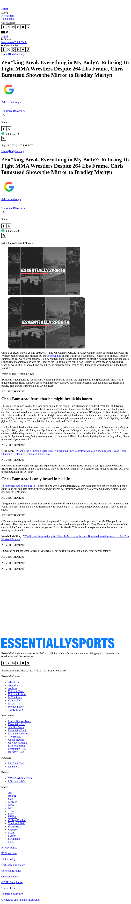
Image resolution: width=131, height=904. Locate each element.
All (10, 792)
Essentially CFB (17, 748)
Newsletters (7, 15)
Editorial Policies (17, 694)
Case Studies (11, 45)
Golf (10, 798)
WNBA (12, 817)
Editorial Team (16, 691)
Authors (12, 688)
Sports (7, 39)
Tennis (11, 811)
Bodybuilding (16, 54)
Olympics (13, 829)
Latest (4, 8)
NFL (10, 808)
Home (4, 54)
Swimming (14, 838)
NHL (11, 841)
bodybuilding (54, 355)
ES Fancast (14, 766)
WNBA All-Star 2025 (20, 778)
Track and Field (16, 823)
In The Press (15, 697)
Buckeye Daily (16, 751)
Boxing (12, 795)
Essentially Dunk (17, 730)
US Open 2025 (16, 781)
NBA (11, 805)
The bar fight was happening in (18, 485)
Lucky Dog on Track (19, 721)
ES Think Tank (16, 763)
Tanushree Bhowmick (13, 110)
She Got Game (16, 727)
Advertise (13, 685)
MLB (11, 832)
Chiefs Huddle (16, 739)
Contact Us (14, 700)
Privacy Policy (16, 706)
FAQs (11, 703)
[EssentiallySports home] (57, 647)
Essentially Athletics (19, 733)
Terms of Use (15, 709)
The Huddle (14, 736)
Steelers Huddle (16, 745)
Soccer (12, 835)
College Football (17, 820)
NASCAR (14, 801)
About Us (13, 682)
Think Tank (7, 18)
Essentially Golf (16, 724)
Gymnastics (14, 826)
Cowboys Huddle (17, 742)
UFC (11, 814)
